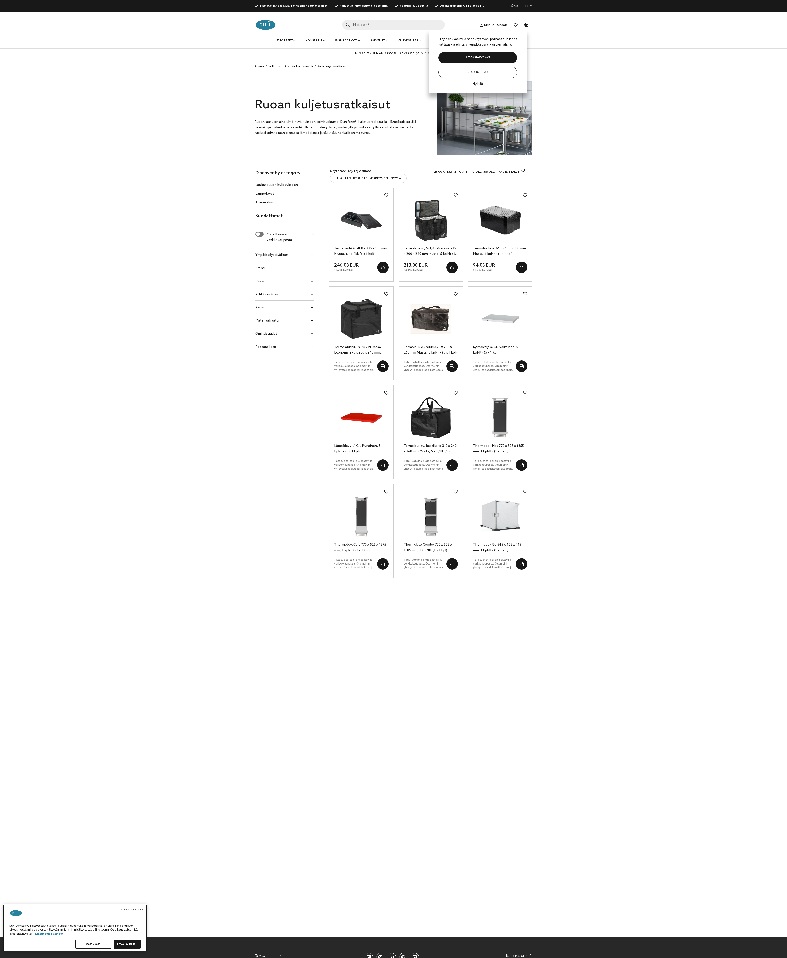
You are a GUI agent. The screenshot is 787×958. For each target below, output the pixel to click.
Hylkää (477, 84)
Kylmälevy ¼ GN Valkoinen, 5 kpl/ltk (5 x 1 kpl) (495, 350)
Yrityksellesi (408, 40)
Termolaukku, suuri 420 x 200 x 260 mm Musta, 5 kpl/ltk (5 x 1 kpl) (430, 350)
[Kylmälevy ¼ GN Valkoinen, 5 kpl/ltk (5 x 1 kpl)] (500, 318)
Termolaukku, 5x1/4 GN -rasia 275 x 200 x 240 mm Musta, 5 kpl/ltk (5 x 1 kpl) (430, 251)
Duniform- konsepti (302, 66)
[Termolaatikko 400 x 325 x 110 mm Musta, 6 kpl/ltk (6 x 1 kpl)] (361, 220)
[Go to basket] (526, 25)
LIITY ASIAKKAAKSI (477, 57)
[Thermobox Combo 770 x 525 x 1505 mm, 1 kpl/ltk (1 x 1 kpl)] (431, 516)
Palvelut (377, 40)
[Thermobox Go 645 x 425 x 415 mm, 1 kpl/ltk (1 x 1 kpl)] (500, 516)
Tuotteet (285, 40)
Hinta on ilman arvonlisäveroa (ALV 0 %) (393, 53)
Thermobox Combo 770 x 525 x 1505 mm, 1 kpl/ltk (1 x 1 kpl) (428, 547)
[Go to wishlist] (516, 25)
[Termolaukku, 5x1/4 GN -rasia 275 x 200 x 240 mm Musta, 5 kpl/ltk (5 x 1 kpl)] (431, 220)
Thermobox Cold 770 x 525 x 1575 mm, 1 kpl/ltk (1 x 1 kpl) (360, 547)
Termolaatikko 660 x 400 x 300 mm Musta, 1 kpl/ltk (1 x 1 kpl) (499, 251)
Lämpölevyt (264, 194)
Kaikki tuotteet (277, 66)
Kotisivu (259, 66)
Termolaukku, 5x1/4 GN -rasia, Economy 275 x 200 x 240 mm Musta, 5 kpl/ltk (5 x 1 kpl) (357, 350)
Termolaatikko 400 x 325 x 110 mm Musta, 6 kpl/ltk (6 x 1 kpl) (360, 251)
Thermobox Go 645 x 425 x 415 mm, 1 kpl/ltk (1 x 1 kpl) (497, 547)
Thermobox (264, 202)
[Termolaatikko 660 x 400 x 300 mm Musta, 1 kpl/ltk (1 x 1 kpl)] (500, 220)
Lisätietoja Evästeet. (49, 933)
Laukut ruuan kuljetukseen (276, 185)
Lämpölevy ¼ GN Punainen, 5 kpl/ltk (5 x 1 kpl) (357, 448)
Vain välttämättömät (132, 909)
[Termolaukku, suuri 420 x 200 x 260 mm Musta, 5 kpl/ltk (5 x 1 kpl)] (431, 318)
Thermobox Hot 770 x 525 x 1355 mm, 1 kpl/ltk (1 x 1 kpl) (498, 448)
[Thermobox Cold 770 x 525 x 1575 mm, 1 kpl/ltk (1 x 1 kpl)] (361, 516)
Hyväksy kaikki (127, 944)
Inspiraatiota (346, 40)
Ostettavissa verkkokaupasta (290, 237)
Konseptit (314, 40)
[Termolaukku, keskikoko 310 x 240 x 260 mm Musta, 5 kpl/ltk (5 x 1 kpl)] (431, 417)
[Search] (348, 24)
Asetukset (93, 944)
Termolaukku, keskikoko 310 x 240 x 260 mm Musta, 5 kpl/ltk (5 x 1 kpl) (430, 449)
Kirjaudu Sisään (478, 72)
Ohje (514, 6)
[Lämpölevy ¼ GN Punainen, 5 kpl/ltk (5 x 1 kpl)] (361, 417)
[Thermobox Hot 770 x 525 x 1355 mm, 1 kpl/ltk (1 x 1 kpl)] (500, 417)
